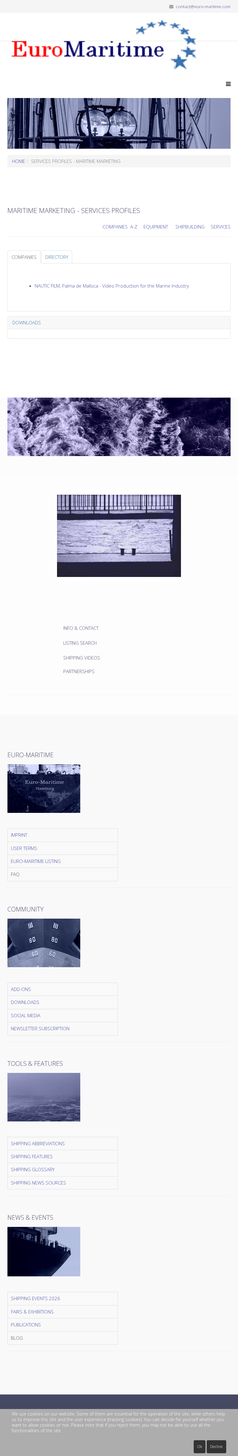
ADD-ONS (21, 989)
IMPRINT (19, 835)
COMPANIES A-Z (120, 227)
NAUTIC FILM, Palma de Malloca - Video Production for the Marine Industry (112, 286)
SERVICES (221, 227)
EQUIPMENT (155, 227)
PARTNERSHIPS (79, 671)
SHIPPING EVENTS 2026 (35, 1298)
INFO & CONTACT (81, 628)
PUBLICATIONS (26, 1325)
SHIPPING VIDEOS (81, 658)
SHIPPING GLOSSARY (33, 1169)
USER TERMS (24, 848)
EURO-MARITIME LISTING (36, 861)
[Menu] (227, 84)
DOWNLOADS (25, 1002)
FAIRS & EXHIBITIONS (32, 1312)
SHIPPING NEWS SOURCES (38, 1183)
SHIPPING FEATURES (32, 1156)
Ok (199, 1446)
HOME (18, 161)
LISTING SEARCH (80, 643)
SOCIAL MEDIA (25, 1015)
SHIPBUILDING (190, 227)
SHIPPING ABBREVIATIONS (38, 1143)
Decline (216, 1446)
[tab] (24, 256)
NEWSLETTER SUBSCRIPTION (40, 1028)
